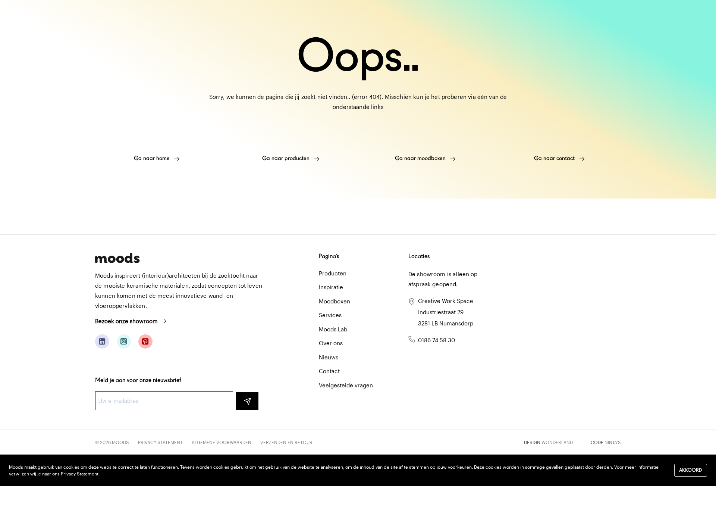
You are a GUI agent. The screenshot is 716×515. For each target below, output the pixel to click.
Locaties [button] (419, 256)
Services (330, 315)
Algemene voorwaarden (221, 442)
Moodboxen (334, 301)
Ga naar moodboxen (421, 158)
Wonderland (557, 442)
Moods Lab (333, 329)
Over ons (331, 343)
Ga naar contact (555, 158)
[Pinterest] (145, 341)
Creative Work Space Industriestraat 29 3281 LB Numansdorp (445, 312)
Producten (332, 273)
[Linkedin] (102, 341)
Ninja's (612, 442)
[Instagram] (124, 341)
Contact (329, 371)
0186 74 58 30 (436, 340)
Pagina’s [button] (329, 256)
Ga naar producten (286, 158)
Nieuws (328, 357)
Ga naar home (152, 158)
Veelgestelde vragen (346, 385)
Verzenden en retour (286, 442)
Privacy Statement (160, 442)
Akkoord (690, 470)
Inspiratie (331, 287)
